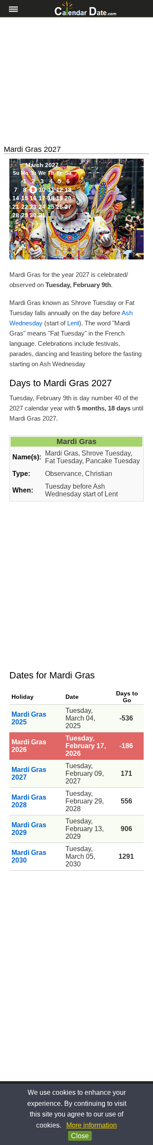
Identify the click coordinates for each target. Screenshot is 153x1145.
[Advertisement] (76, 81)
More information (91, 1125)
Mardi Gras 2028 (28, 801)
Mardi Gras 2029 (28, 828)
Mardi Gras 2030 (28, 856)
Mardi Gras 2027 (28, 773)
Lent (73, 323)
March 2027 (42, 165)
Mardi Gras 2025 (28, 718)
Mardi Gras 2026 (28, 745)
